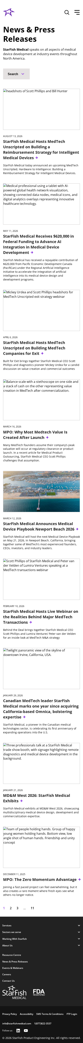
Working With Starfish (14, 939)
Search (13, 74)
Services (6, 925)
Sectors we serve (11, 932)
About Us (7, 945)
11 (32, 908)
